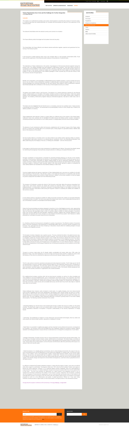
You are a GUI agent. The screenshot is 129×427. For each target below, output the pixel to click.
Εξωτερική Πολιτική (90, 25)
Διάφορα (87, 16)
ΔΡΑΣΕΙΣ (59, 5)
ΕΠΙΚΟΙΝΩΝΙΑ (103, 1)
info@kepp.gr (55, 424)
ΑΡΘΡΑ (76, 5)
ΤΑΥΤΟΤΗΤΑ (48, 5)
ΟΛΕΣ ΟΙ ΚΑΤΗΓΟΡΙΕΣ (90, 33)
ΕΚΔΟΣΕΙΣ (70, 5)
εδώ (43, 419)
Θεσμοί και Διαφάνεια (90, 23)
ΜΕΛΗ (91, 1)
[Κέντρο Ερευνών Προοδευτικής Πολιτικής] (32, 4)
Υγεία (86, 27)
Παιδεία (87, 29)
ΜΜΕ (86, 31)
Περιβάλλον (88, 20)
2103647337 (49, 424)
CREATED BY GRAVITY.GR (104, 424)
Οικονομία (87, 18)
